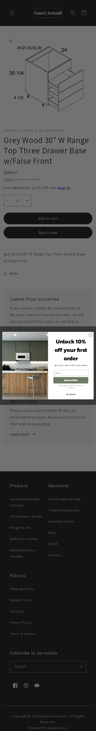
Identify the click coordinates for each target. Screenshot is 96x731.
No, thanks (71, 394)
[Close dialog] (91, 335)
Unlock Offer (71, 380)
